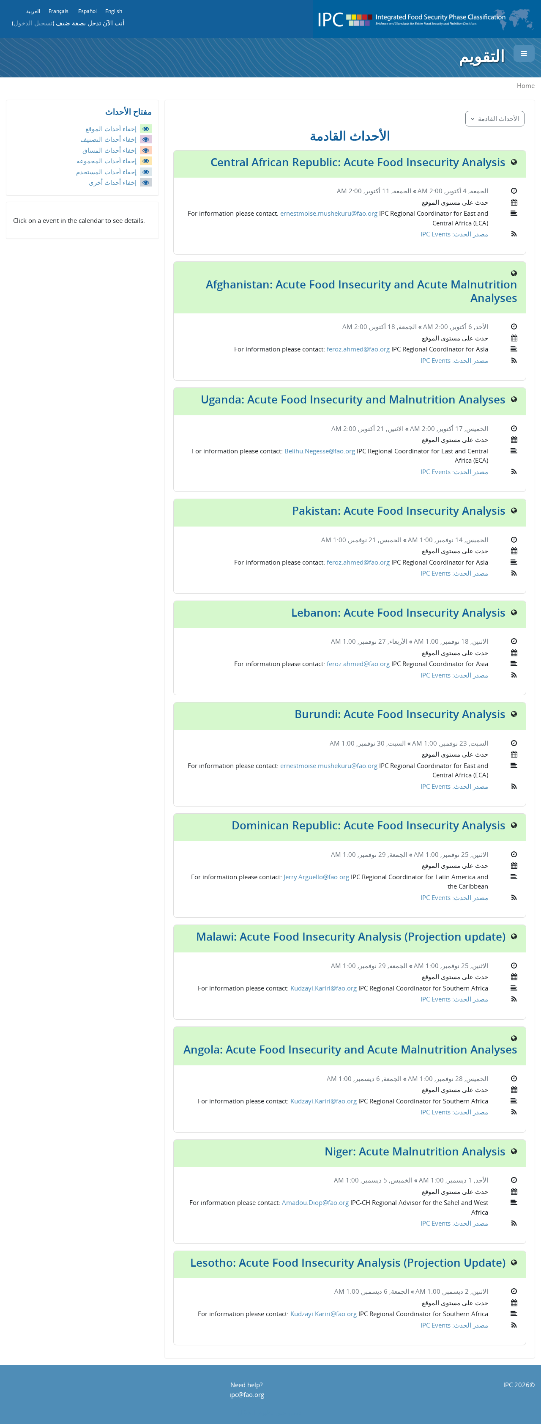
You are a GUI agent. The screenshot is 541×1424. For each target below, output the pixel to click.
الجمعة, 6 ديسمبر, (377, 1078)
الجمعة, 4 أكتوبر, (465, 191)
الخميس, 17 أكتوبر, (461, 428)
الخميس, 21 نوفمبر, (374, 539)
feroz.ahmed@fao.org (358, 349)
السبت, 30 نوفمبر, (380, 743)
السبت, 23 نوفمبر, (462, 743)
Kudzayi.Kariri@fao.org (323, 988)
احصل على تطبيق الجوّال (271, 1412)
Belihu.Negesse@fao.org (319, 451)
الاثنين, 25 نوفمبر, (463, 854)
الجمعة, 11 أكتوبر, (386, 191)
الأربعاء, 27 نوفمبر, (381, 641)
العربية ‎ (32, 11)
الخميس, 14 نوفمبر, (460, 539)
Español (87, 11)
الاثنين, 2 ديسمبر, (464, 1291)
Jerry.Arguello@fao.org (316, 877)
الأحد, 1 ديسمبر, (466, 1180)
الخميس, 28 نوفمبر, (460, 1078)
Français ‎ (59, 11)
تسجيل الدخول (33, 23)
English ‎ (114, 11)
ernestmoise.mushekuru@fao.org (328, 213)
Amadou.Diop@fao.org (315, 1202)
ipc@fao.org (247, 1394)
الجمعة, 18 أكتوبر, (392, 326)
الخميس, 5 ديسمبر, (386, 1180)
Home (526, 85)
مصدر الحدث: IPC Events (454, 234)
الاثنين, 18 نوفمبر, (463, 641)
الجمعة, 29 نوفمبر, (381, 854)
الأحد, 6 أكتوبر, (468, 326)
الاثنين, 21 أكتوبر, (380, 428)
